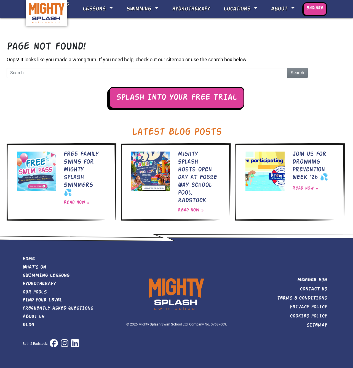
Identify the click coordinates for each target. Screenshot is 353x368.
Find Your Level (42, 300)
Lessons (95, 9)
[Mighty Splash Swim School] (46, 12)
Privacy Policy (308, 307)
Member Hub (312, 280)
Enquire (314, 8)
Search (297, 72)
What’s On (34, 267)
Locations (238, 9)
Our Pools (35, 292)
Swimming (140, 9)
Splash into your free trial (176, 97)
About (280, 9)
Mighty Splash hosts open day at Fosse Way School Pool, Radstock (197, 177)
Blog (28, 325)
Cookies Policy (308, 316)
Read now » (76, 202)
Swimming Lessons (46, 275)
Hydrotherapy (191, 9)
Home (29, 259)
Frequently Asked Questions (58, 308)
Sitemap (317, 325)
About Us (33, 316)
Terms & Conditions (302, 298)
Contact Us (313, 289)
